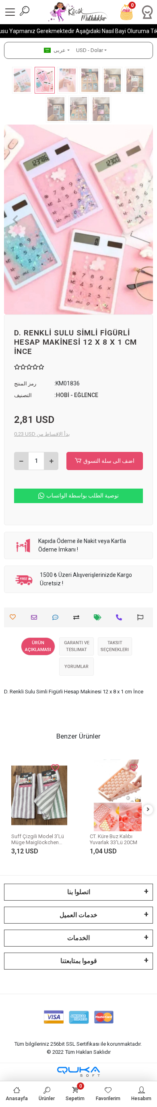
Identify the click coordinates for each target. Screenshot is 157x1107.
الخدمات (78, 938)
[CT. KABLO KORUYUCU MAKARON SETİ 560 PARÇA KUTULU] (120, 788)
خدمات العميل (78, 915)
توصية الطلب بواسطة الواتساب (82, 495)
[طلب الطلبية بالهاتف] (121, 617)
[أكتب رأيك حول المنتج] (57, 617)
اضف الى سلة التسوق (108, 461)
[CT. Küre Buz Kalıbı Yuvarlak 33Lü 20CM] (41, 795)
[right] (148, 809)
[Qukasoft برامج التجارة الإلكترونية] (78, 1072)
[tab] (38, 646)
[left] (9, 809)
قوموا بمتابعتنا (78, 961)
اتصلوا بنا (78, 892)
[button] (15, 219)
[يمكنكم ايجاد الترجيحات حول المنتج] (142, 617)
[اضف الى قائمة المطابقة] (78, 617)
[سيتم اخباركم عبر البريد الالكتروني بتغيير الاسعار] (99, 617)
